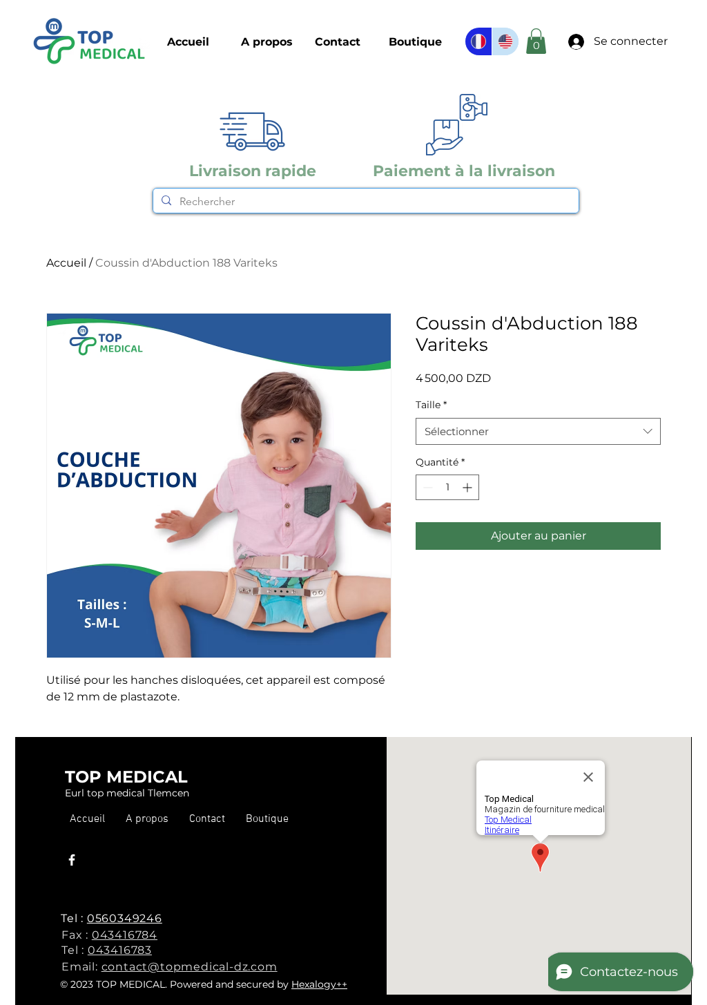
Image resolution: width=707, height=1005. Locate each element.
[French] (478, 41)
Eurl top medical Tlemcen (127, 793)
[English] (505, 41)
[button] (415, 42)
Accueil (66, 262)
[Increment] (468, 487)
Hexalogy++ (319, 984)
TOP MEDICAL (126, 777)
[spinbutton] (447, 487)
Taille (431, 405)
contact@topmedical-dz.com (189, 966)
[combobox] (538, 431)
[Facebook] (71, 860)
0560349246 (124, 918)
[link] (536, 41)
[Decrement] (426, 487)
